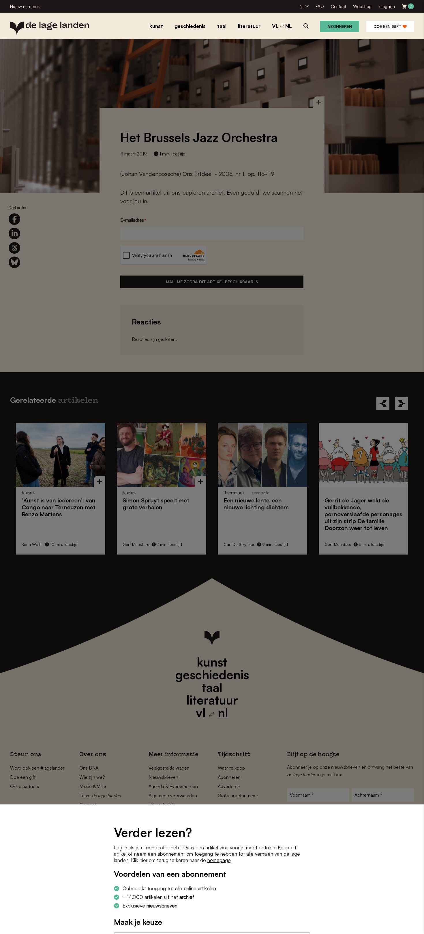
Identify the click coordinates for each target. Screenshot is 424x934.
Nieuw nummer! (25, 6)
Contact (338, 6)
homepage (218, 860)
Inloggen (386, 6)
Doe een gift (388, 26)
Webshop (362, 6)
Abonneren (339, 26)
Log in (120, 847)
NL (302, 6)
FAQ (320, 6)
